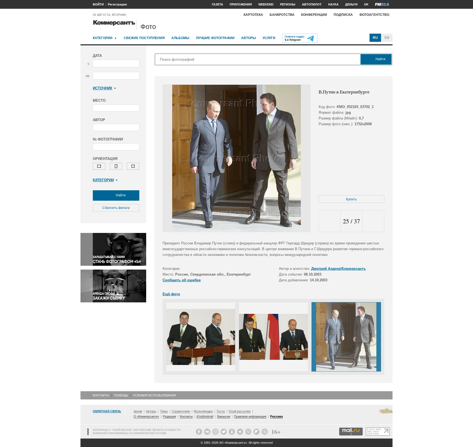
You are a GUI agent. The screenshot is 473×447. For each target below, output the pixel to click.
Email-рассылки (239, 411)
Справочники (181, 411)
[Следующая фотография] (373, 221)
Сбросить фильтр (116, 208)
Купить (351, 199)
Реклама (276, 416)
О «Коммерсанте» (146, 416)
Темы (164, 411)
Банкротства (282, 15)
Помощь (121, 395)
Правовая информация (250, 416)
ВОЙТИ (98, 4)
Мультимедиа (203, 411)
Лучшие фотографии (215, 38)
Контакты (101, 395)
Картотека (253, 15)
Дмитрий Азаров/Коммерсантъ (338, 269)
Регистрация (117, 4)
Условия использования (154, 395)
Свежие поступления (144, 38)
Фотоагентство (374, 15)
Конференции (314, 15)
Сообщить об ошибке (182, 280)
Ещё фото (171, 294)
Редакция (169, 416)
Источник (102, 88)
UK (366, 4)
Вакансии (223, 416)
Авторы (248, 38)
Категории (103, 38)
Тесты (221, 411)
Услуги (269, 38)
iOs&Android (205, 416)
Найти (120, 195)
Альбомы (180, 38)
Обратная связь (107, 411)
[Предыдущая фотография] (330, 221)
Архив (138, 411)
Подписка (343, 15)
